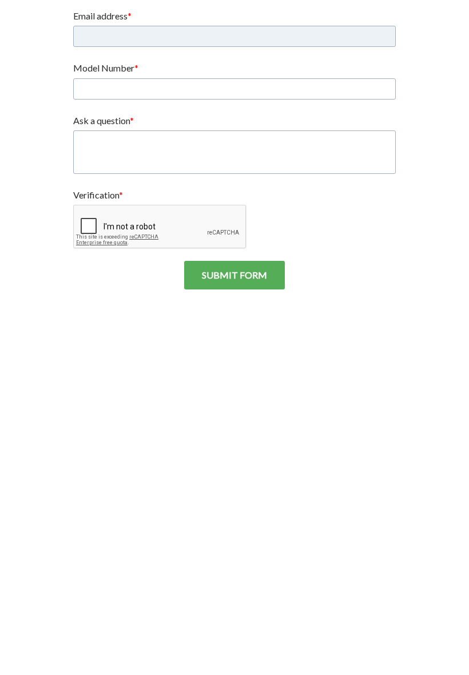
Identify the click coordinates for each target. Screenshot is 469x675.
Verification (96, 194)
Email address (100, 15)
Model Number (103, 67)
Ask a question (101, 120)
